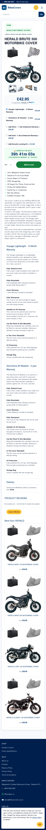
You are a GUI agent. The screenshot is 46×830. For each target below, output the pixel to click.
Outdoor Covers (8, 747)
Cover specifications (9, 751)
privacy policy (37, 817)
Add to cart (29, 164)
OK (40, 824)
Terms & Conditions (9, 775)
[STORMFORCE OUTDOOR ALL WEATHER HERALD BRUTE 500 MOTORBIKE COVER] (36, 88)
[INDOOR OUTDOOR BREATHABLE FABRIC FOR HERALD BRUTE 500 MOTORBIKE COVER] (28, 88)
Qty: (6, 165)
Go (41, 14)
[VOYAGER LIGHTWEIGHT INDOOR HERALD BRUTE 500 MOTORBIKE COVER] (20, 88)
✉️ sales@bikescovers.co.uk (12, 800)
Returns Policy (7, 768)
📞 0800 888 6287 (9, 788)
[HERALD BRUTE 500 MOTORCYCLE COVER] (12, 88)
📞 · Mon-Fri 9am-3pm (15, 2)
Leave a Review (14, 512)
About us (5, 761)
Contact (5, 764)
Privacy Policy (7, 771)
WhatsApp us (9, 794)
